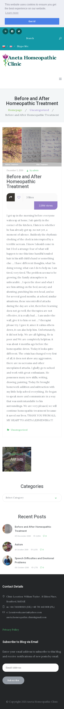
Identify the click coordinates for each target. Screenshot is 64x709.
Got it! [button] (32, 21)
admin (35, 170)
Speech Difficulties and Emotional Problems (34, 560)
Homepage (15, 110)
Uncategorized (39, 110)
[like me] (18, 197)
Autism (19, 544)
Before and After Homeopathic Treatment (33, 528)
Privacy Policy (10, 629)
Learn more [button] (12, 12)
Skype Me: (23, 46)
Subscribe (13, 680)
